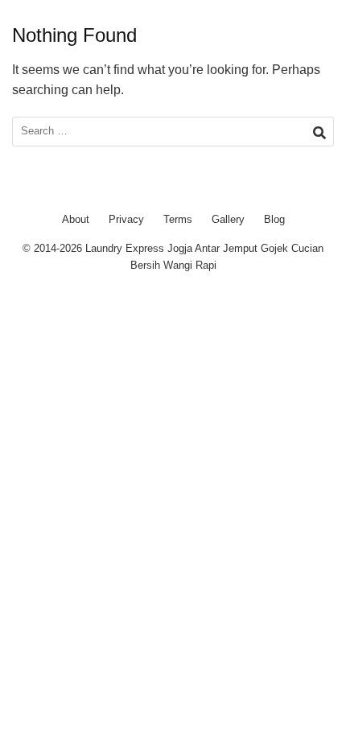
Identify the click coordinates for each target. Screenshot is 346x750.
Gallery (228, 219)
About (75, 219)
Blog (274, 219)
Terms (177, 219)
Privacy (126, 219)
